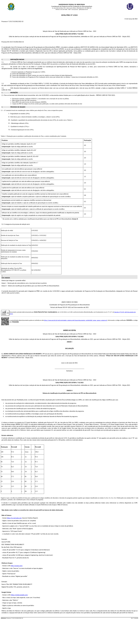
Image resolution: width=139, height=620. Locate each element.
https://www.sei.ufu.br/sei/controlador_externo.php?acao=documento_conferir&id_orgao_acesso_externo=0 (75, 320)
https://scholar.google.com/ (19, 595)
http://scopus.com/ (17, 566)
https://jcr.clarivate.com (14, 518)
